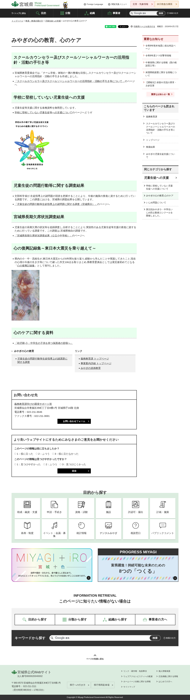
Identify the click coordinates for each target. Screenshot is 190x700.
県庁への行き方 (77, 685)
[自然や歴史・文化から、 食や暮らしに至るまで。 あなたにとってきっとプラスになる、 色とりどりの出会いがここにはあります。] (52, 574)
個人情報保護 (164, 671)
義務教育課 (151, 116)
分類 (67, 13)
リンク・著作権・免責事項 (135, 671)
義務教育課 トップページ (95, 358)
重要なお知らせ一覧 (160, 94)
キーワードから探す (30, 638)
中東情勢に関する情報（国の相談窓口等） (161, 64)
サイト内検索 (132, 13)
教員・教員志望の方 (34, 21)
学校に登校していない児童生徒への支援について (159, 187)
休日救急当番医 (164, 4)
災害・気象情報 (140, 4)
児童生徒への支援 (53, 21)
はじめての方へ (165, 681)
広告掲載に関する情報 (168, 676)
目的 (43, 13)
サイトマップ (129, 687)
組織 (92, 13)
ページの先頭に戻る (95, 659)
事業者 (116, 13)
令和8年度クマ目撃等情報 (158, 55)
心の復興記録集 (26, 265)
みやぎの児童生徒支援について (160, 155)
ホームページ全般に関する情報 (137, 681)
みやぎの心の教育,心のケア (159, 195)
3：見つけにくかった (74, 464)
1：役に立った (25, 453)
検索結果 (150, 147)
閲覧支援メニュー (119, 4)
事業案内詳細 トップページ (96, 363)
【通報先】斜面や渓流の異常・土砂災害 (161, 84)
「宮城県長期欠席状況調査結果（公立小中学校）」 (43, 235)
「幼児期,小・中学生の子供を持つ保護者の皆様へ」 (44, 343)
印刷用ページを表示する (144, 26)
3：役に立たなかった (67, 453)
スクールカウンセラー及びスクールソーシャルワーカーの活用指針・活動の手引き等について (160, 128)
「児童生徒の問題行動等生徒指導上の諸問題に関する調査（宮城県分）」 (56, 204)
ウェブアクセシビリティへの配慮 (138, 676)
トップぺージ (17, 21)
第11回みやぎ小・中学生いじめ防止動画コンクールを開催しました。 (159, 212)
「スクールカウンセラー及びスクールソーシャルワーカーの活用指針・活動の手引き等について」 (70, 81)
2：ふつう (44, 453)
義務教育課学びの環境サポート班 (33, 404)
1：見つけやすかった (29, 464)
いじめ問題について (156, 202)
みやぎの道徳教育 (91, 368)
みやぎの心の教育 (24, 351)
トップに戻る (20, 13)
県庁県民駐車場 (101, 685)
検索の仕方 (173, 13)
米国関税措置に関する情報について (161, 74)
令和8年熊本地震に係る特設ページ (160, 47)
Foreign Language (95, 4)
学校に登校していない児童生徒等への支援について (43, 112)
